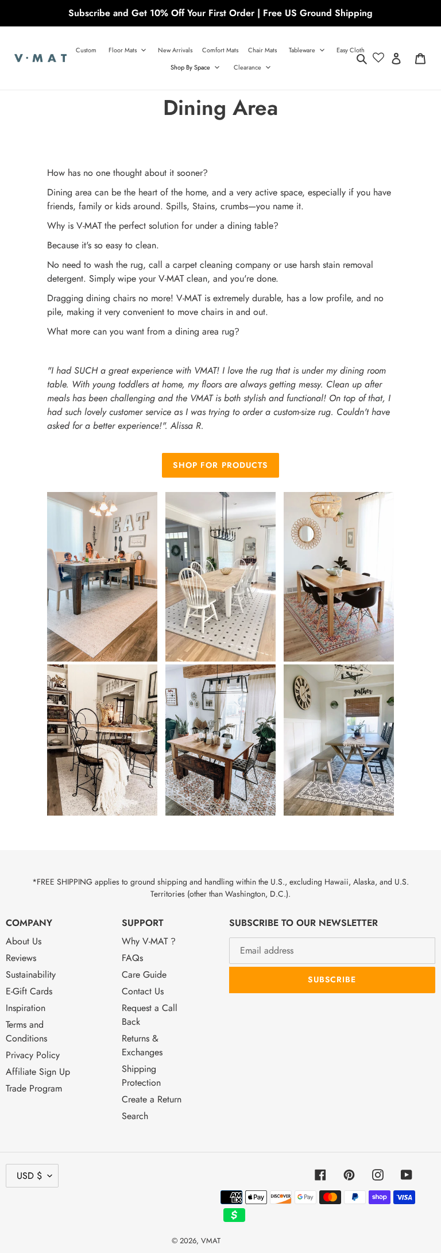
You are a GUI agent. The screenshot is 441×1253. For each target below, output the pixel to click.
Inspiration (25, 1007)
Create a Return (151, 1099)
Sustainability (31, 974)
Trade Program (34, 1088)
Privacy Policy (33, 1055)
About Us (23, 941)
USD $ (29, 1175)
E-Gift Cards (29, 991)
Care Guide (144, 974)
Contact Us (143, 991)
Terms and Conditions (26, 1031)
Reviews (21, 957)
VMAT (210, 1240)
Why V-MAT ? (149, 941)
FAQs (132, 957)
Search (135, 1116)
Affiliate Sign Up (38, 1071)
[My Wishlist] (378, 58)
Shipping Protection (141, 1075)
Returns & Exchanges (142, 1045)
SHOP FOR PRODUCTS (220, 465)
